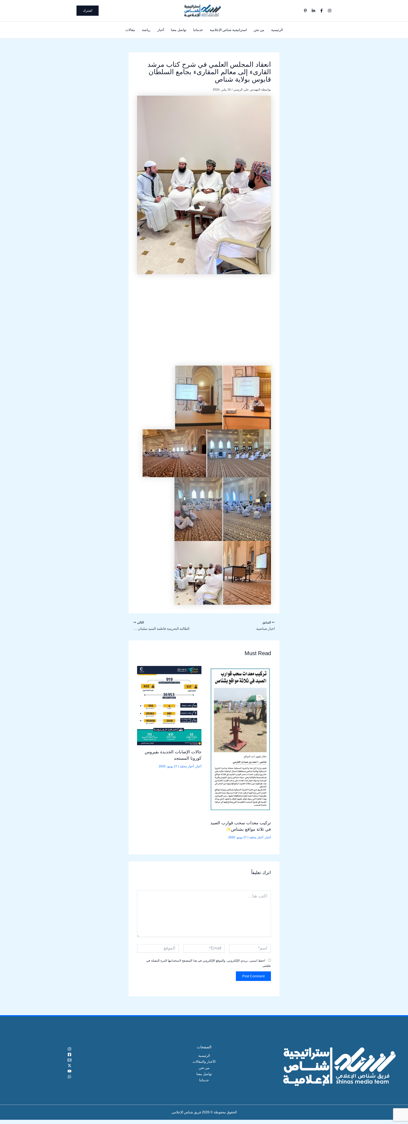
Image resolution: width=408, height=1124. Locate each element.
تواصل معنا (178, 30)
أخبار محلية (256, 837)
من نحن (259, 30)
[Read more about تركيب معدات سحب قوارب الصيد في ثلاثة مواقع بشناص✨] (239, 741)
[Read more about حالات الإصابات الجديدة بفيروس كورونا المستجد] (169, 705)
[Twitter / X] (69, 1065)
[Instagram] (330, 11)
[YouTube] (69, 1071)
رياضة (146, 30)
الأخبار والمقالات (204, 1061)
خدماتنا (198, 30)
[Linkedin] (313, 11)
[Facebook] (321, 11)
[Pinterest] (305, 11)
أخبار (160, 30)
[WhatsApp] (69, 1077)
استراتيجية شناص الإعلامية (228, 30)
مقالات (130, 30)
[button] (87, 11)
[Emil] (69, 1060)
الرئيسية (277, 30)
